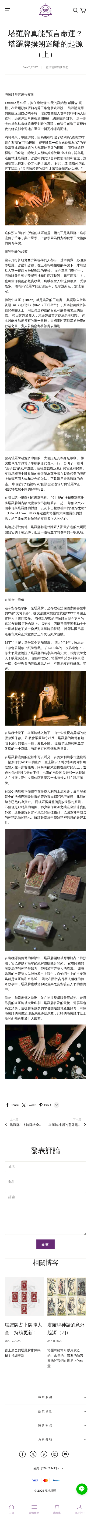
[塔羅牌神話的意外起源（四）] (67, 1296)
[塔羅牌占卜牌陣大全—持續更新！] (24, 1296)
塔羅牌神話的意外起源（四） (65, 1125)
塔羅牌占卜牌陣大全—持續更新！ (26, 1125)
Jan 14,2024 (13, 1341)
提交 (45, 1244)
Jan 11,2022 (54, 1341)
